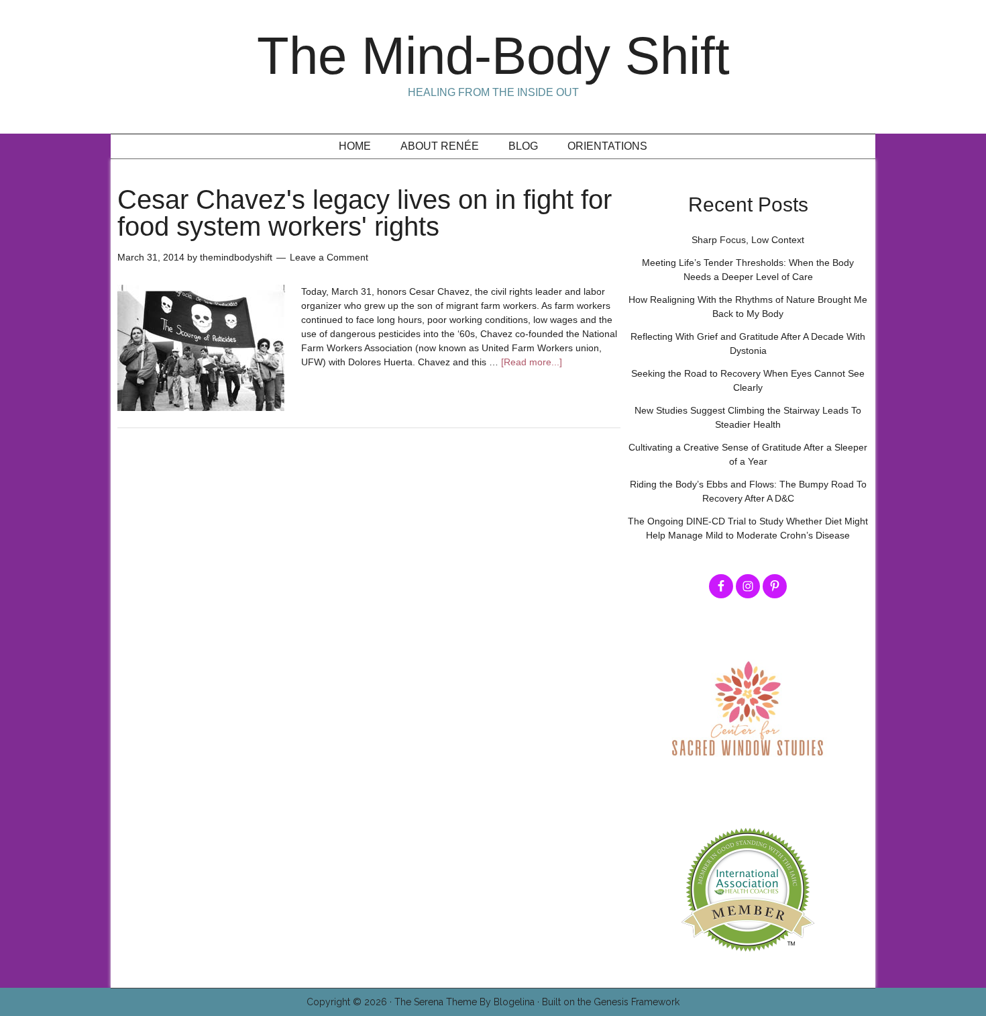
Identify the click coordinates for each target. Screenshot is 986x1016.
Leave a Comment (329, 257)
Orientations (607, 146)
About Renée (439, 146)
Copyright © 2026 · (350, 1002)
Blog (523, 146)
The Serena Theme (435, 1002)
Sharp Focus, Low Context (748, 239)
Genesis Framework (636, 1002)
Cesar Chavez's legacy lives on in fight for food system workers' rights (364, 213)
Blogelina (514, 1002)
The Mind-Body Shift (493, 55)
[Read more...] (531, 362)
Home (355, 146)
